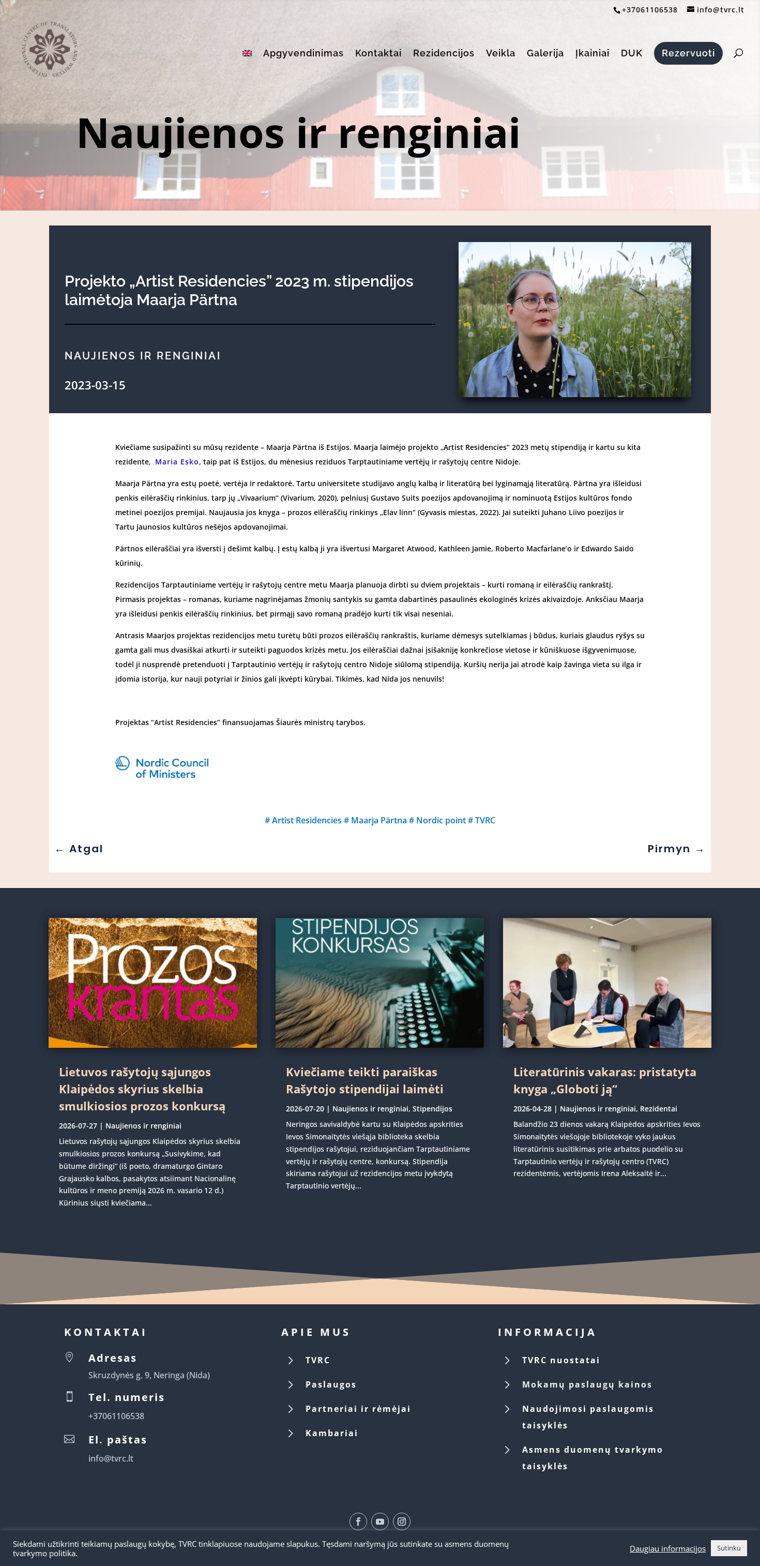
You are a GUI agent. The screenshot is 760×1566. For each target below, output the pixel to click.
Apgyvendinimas (303, 54)
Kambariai (332, 1433)
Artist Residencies (307, 820)
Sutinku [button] (729, 1548)
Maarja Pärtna (379, 820)
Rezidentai (658, 1108)
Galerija (545, 54)
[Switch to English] (247, 65)
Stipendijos (432, 1108)
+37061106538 (650, 9)
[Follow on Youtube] (380, 1521)
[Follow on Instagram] (402, 1521)
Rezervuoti (688, 53)
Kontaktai (378, 54)
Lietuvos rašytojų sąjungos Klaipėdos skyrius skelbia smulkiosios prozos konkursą (142, 1088)
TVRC (485, 820)
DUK (632, 54)
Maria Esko (177, 461)
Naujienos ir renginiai (298, 131)
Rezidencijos (444, 54)
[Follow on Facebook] (358, 1521)
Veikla (500, 54)
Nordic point (441, 820)
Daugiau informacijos (668, 1548)
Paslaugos (331, 1384)
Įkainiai (592, 54)
